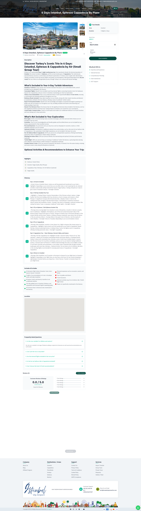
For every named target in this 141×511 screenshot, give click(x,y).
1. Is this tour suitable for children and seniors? (39, 341)
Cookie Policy (74, 472)
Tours (62, 8)
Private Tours (99, 470)
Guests (92, 50)
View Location (47, 55)
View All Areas (69, 448)
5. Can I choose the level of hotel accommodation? (40, 366)
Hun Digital (49, 509)
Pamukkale (50, 470)
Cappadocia (50, 468)
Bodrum (49, 477)
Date (91, 42)
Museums (98, 472)
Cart (116, 8)
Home (57, 8)
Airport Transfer (70, 8)
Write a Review (81, 373)
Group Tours (99, 468)
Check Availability (103, 58)
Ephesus (49, 475)
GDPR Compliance (76, 477)
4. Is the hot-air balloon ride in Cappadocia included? (40, 361)
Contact (90, 8)
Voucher (78, 8)
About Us (84, 8)
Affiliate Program (27, 470)
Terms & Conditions (76, 470)
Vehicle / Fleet (99, 475)
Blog (24, 468)
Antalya (49, 472)
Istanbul (49, 465)
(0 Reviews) (58, 55)
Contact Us (74, 465)
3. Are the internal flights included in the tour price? (40, 356)
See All (74, 47)
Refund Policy (75, 475)
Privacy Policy (75, 468)
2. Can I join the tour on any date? (35, 351)
